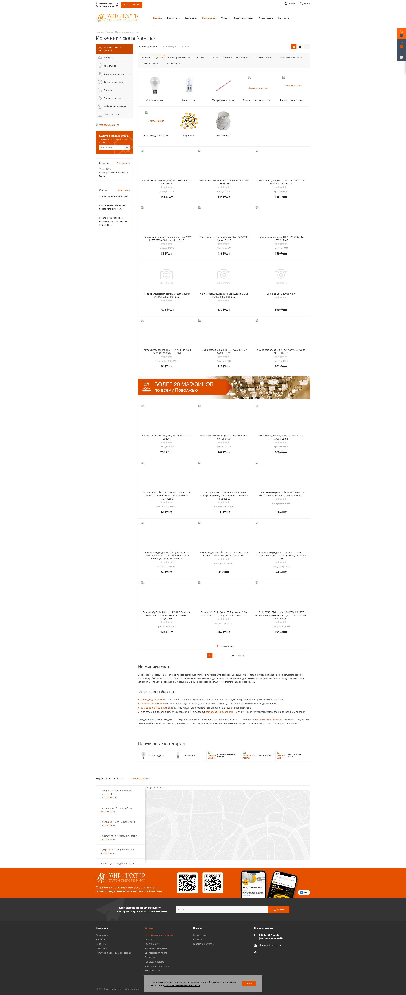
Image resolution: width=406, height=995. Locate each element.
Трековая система (154, 961)
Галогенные (189, 100)
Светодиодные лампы (153, 699)
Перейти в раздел (141, 778)
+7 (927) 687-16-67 (109, 797)
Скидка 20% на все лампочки (113, 196)
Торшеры (150, 957)
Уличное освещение (156, 948)
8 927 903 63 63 (108, 825)
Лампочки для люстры (155, 135)
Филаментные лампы (291, 100)
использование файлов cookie (182, 985)
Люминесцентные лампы (257, 100)
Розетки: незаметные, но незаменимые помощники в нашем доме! (113, 221)
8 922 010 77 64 (108, 839)
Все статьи (124, 190)
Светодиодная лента (156, 952)
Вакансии (101, 943)
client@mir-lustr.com (270, 945)
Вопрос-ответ (200, 935)
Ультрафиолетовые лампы (155, 707)
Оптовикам (102, 935)
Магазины (101, 948)
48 (233, 655)
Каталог (149, 928)
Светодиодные (155, 100)
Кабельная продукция (157, 966)
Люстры (149, 939)
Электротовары (153, 970)
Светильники (152, 943)
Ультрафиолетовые (223, 100)
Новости (100, 939)
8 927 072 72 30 (108, 853)
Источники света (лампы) (159, 935)
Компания (102, 928)
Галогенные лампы (151, 703)
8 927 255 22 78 (108, 811)
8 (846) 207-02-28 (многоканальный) (271, 936)
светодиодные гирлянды (219, 711)
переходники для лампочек (267, 719)
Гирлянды (189, 135)
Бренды (197, 939)
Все (239, 655)
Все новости (123, 163)
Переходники (223, 135)
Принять (249, 983)
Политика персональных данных (114, 952)
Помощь (198, 928)
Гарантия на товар (203, 943)
